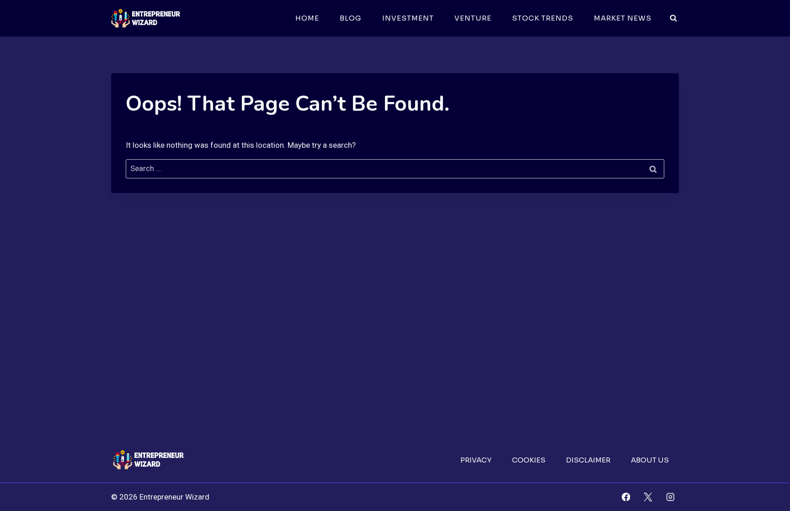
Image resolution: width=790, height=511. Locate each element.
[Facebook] (625, 497)
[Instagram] (670, 497)
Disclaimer (588, 460)
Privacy (475, 460)
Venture (472, 18)
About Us (650, 460)
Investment (408, 18)
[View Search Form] (673, 18)
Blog (351, 18)
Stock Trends (542, 18)
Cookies (528, 460)
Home (307, 18)
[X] (648, 497)
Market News (622, 18)
